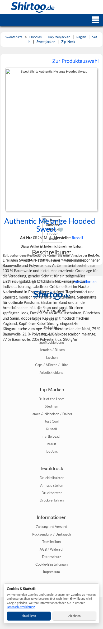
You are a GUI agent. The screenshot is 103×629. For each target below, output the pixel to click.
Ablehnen (74, 615)
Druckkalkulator (52, 478)
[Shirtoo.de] (27, 7)
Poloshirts (51, 327)
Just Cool (52, 421)
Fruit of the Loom (51, 399)
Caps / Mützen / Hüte (51, 365)
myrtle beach (51, 436)
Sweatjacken (45, 42)
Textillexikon (51, 541)
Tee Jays (51, 451)
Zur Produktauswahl (75, 61)
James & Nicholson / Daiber (51, 414)
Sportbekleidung (51, 342)
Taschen (51, 357)
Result (51, 444)
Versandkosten (85, 281)
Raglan (81, 37)
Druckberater (51, 493)
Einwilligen (29, 615)
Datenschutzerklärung (21, 607)
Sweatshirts (13, 37)
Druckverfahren (52, 500)
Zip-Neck (68, 42)
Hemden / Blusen (52, 350)
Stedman (51, 406)
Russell (77, 238)
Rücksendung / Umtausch (51, 534)
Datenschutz (51, 557)
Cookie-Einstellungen (51, 564)
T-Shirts (52, 319)
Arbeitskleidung (51, 372)
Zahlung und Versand (51, 526)
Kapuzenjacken (59, 37)
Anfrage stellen (51, 485)
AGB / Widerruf (52, 549)
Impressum (51, 572)
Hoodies (35, 37)
